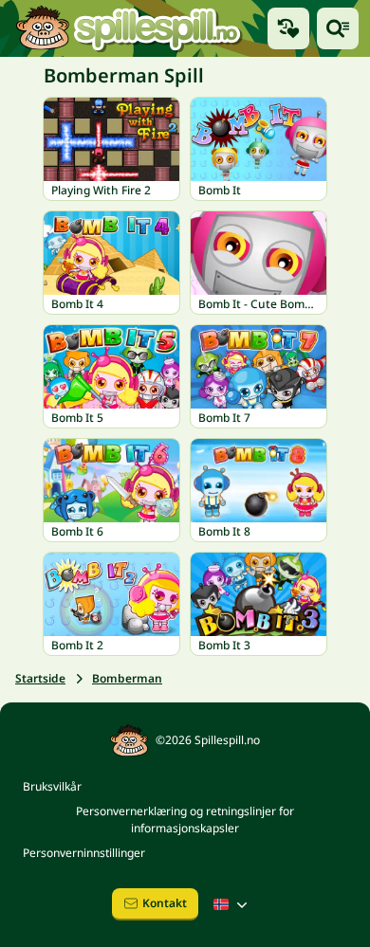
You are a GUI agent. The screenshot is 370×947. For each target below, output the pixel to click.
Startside (40, 678)
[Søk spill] (338, 28)
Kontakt (164, 903)
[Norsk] (232, 904)
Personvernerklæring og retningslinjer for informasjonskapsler (185, 819)
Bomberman (127, 678)
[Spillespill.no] (128, 29)
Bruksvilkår (52, 786)
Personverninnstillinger (84, 853)
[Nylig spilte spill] (288, 28)
